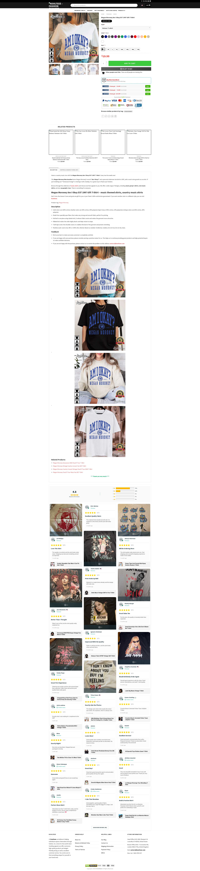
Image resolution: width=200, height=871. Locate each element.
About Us (77, 840)
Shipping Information (107, 846)
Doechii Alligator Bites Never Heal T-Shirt (103, 782)
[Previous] (51, 38)
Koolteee (54, 198)
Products (121, 10)
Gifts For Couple (111, 10)
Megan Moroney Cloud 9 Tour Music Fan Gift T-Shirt (68, 472)
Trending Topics (79, 10)
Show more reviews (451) (100, 827)
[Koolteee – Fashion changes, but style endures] (56, 5)
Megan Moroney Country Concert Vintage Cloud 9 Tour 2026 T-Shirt (72, 469)
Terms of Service (80, 849)
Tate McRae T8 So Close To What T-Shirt (69, 757)
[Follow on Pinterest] (148, 1)
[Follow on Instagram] (143, 1)
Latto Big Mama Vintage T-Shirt (134, 690)
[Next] (95, 38)
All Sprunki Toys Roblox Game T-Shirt (136, 751)
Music (115, 14)
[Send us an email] (146, 1)
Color (103, 33)
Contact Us (104, 843)
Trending (109, 14)
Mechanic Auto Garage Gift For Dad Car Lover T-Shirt (139, 158)
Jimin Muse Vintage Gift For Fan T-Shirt (102, 592)
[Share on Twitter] (105, 116)
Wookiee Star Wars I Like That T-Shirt (102, 815)
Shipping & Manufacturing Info (69, 170)
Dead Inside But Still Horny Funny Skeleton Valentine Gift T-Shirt (61, 158)
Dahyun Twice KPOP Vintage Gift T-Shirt (103, 656)
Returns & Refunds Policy (82, 843)
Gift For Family (99, 10)
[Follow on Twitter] (145, 1)
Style (103, 24)
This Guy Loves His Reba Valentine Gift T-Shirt (87, 158)
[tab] (54, 170)
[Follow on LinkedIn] (150, 1)
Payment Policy (105, 849)
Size (102, 45)
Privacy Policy (79, 846)
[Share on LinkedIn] (115, 116)
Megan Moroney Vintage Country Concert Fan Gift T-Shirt (69, 466)
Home (102, 14)
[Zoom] (51, 60)
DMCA (103, 853)
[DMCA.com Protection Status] (91, 865)
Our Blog (103, 840)
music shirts (75, 186)
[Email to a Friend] (109, 116)
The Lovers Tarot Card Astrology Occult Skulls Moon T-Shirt (113, 158)
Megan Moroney (128, 111)
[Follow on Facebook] (141, 1)
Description (53, 170)
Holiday (89, 10)
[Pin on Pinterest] (112, 116)
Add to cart (129, 63)
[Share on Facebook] (102, 116)
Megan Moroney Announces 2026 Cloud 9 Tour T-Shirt (68, 463)
